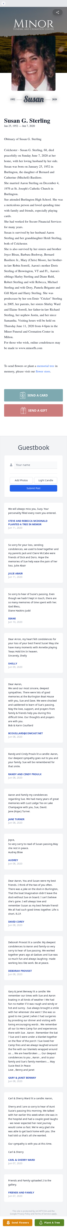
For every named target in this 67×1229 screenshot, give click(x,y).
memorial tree (45, 366)
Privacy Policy (23, 1213)
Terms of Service (43, 1213)
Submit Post (33, 488)
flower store (43, 371)
